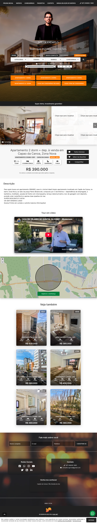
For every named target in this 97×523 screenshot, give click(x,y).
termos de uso (77, 521)
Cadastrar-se (81, 444)
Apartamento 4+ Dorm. (23, 83)
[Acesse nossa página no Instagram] (29, 466)
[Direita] (95, 125)
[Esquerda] (2, 125)
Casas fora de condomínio (74, 83)
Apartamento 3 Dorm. (74, 78)
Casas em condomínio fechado (48, 83)
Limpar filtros (80, 55)
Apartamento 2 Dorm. (48, 78)
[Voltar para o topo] (4, 514)
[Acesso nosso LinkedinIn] (31, 470)
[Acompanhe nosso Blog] (27, 470)
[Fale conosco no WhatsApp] (24, 466)
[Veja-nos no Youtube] (33, 466)
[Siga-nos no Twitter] (22, 470)
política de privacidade (64, 521)
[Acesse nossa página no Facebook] (20, 466)
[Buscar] (83, 59)
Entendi (91, 520)
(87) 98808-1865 (88, 3)
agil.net (55, 514)
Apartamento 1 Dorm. (23, 78)
